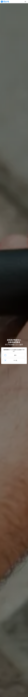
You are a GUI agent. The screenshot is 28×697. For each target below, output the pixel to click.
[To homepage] (4, 1)
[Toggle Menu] (25, 2)
